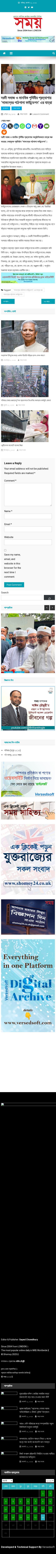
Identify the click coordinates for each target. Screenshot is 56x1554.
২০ (28, 1517)
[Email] (46, 126)
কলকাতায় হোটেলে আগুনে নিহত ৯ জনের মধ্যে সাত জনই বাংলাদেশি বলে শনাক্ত (35, 1440)
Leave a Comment (41, 114)
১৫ (43, 1509)
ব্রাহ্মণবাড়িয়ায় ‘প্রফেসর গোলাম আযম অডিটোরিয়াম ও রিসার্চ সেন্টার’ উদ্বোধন (34, 1410)
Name (8, 511)
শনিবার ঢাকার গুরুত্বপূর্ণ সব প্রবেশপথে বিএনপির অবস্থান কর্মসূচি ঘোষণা (26, 400)
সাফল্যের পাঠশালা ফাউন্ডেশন (13, 294)
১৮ (13, 1517)
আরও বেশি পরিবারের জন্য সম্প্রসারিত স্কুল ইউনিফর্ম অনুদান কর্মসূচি (36, 1425)
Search (5, 592)
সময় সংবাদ (16, 108)
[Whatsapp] (22, 126)
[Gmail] (34, 126)
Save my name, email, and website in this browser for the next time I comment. (12, 565)
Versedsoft (48, 1547)
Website (8, 537)
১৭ (6, 1517)
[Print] (4, 132)
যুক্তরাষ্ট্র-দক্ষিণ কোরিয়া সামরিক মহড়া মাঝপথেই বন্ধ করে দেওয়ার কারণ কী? (34, 1395)
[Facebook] (4, 126)
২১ (35, 1517)
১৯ (20, 1517)
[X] (10, 126)
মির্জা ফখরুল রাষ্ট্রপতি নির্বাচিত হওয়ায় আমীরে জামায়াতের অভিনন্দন (36, 1455)
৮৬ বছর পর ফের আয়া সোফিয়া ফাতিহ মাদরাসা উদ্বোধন (49, 301)
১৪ (35, 1509)
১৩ (28, 1509)
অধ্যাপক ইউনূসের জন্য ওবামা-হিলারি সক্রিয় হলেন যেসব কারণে (23, 355)
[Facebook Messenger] (28, 126)
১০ (6, 1509)
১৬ (50, 1509)
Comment (10, 480)
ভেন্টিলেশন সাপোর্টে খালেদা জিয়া (12, 445)
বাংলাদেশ (5, 108)
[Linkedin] (16, 126)
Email (8, 524)
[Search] (49, 597)
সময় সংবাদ (23, 114)
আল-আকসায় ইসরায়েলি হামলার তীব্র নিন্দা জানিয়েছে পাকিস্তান (9, 301)
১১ (13, 1509)
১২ (20, 1509)
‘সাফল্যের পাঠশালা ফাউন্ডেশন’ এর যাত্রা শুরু (28, 290)
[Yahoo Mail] (40, 126)
